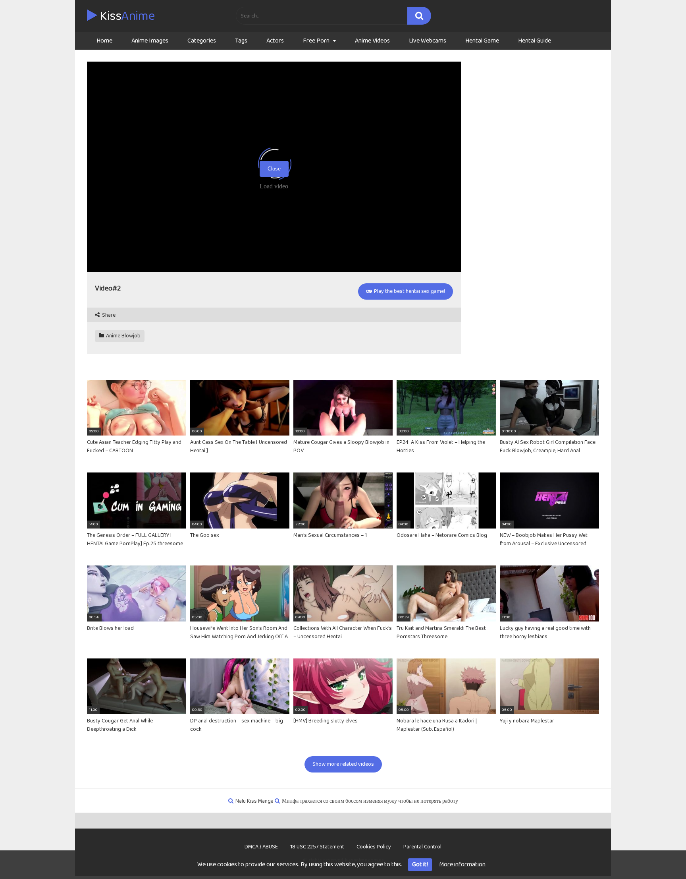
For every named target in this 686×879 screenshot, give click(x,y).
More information (462, 864)
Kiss (126, 16)
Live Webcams (427, 41)
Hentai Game (482, 41)
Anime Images (149, 41)
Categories (201, 41)
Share (108, 315)
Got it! (420, 864)
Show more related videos (343, 764)
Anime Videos (372, 41)
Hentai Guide (534, 41)
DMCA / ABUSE (261, 846)
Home (104, 41)
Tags (241, 41)
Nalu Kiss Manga (254, 801)
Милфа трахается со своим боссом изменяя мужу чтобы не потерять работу (370, 801)
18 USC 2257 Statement (317, 846)
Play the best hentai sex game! (409, 291)
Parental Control (422, 846)
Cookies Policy (373, 846)
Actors (275, 41)
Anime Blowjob (123, 335)
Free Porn (316, 41)
